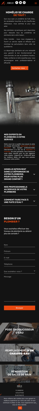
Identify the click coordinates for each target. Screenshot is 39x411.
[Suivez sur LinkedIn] (20, 2)
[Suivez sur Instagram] (24, 2)
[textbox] (19, 271)
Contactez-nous (18, 68)
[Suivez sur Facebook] (16, 2)
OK (20, 408)
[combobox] (19, 271)
